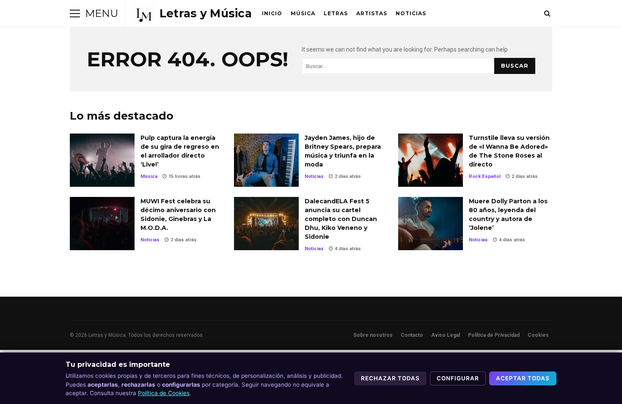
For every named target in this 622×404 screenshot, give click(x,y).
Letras (336, 13)
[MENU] (75, 13)
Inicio (272, 13)
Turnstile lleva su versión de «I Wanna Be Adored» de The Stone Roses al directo (430, 160)
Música (303, 13)
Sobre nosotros (373, 335)
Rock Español (485, 176)
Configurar (458, 378)
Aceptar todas (523, 378)
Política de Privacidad (494, 335)
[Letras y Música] (192, 13)
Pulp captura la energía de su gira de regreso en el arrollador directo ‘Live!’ (102, 160)
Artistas (371, 13)
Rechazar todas (390, 378)
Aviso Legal (445, 335)
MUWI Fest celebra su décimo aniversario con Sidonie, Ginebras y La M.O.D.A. (102, 223)
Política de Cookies (164, 393)
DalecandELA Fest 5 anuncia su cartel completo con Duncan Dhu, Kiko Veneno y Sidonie (266, 223)
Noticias (411, 13)
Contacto (412, 335)
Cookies (538, 335)
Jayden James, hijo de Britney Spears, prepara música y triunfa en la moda (266, 160)
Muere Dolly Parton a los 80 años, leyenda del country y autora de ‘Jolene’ (430, 223)
